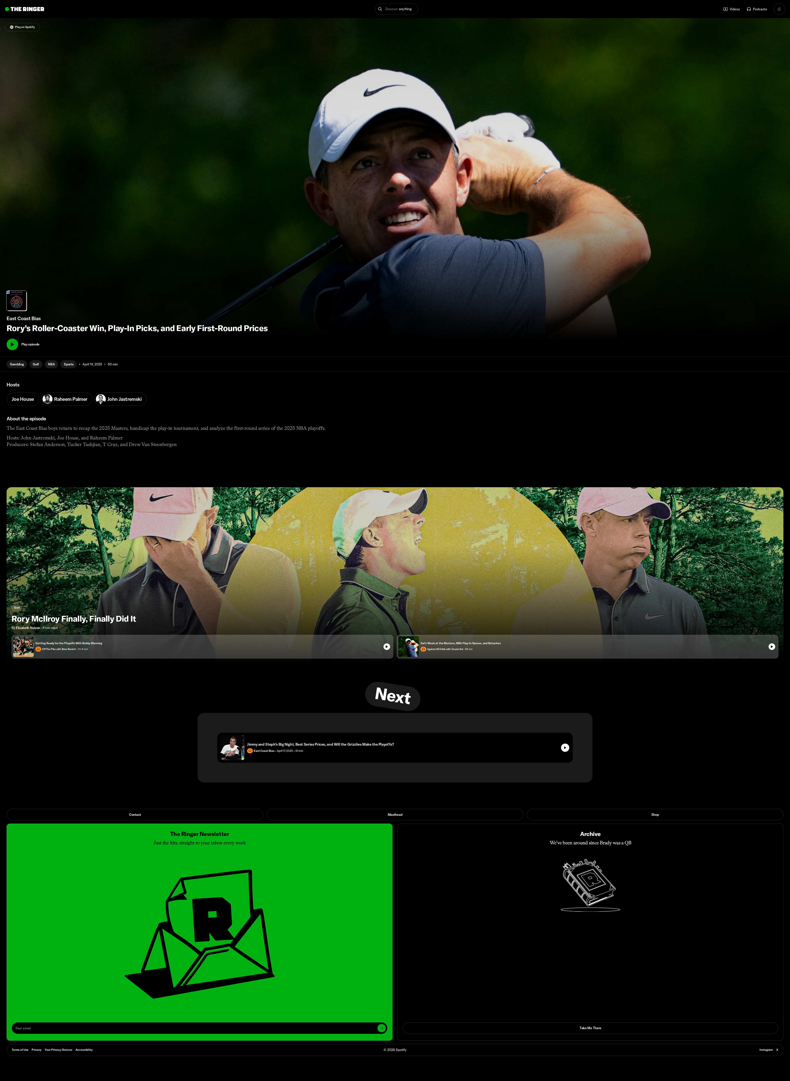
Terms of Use (20, 1050)
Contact (135, 814)
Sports (68, 364)
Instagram (766, 1050)
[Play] (12, 344)
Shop (655, 814)
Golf (36, 364)
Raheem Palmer (70, 399)
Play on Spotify (25, 27)
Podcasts (760, 9)
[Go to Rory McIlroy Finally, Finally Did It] (395, 575)
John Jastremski (124, 399)
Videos (735, 9)
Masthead (395, 814)
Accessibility (84, 1050)
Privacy (36, 1050)
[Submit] (382, 1028)
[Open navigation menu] (779, 9)
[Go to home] (24, 9)
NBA (51, 364)
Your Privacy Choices (58, 1050)
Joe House (23, 399)
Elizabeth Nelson (28, 628)
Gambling (17, 364)
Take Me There (590, 1028)
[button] (396, 9)
